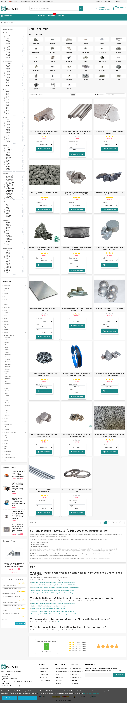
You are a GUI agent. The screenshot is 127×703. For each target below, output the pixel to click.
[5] (24, 583)
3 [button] (16, 572)
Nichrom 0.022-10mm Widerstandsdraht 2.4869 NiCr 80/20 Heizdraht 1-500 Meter (18, 528)
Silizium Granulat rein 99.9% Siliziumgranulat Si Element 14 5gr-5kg (109, 435)
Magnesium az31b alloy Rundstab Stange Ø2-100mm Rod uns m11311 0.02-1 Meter (54, 585)
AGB (57, 674)
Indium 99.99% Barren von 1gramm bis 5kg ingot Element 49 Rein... (77, 309)
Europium (69, 52)
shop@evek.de (20, 686)
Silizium (52, 70)
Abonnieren (119, 674)
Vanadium (102, 70)
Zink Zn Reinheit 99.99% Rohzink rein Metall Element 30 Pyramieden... (44, 193)
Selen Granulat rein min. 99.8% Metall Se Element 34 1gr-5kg (44, 374)
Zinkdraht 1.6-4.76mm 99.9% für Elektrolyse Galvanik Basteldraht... (77, 248)
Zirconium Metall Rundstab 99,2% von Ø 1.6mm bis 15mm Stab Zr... (44, 490)
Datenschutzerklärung (62, 671)
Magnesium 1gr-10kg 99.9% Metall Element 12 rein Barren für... (109, 132)
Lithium (52, 61)
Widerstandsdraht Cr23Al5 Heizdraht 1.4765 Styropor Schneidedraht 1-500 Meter (18, 501)
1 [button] (12, 572)
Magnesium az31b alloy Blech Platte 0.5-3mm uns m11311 (44, 309)
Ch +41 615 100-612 (46, 1)
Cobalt (118, 43)
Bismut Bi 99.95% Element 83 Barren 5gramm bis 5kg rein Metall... (44, 132)
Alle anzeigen (20, 623)
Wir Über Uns (108, 1)
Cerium (69, 89)
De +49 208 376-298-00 (29, 1)
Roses (118, 79)
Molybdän (69, 61)
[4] (23, 583)
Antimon (36, 43)
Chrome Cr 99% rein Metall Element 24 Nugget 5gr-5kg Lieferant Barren (109, 374)
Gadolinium (85, 52)
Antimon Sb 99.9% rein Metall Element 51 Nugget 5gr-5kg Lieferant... (44, 248)
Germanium (102, 52)
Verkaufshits (43, 677)
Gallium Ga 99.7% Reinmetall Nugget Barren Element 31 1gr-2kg (109, 248)
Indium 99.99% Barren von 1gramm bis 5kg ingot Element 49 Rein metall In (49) (53, 611)
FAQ (125, 1)
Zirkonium (69, 79)
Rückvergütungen (77, 677)
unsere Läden (44, 668)
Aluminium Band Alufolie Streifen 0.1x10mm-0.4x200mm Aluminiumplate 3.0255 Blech (14, 564)
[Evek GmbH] (9, 8)
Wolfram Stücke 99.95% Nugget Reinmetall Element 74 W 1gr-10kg (44, 435)
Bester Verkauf (111, 95)
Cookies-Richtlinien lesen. (91, 693)
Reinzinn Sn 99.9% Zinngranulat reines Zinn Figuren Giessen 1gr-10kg (77, 435)
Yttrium (36, 79)
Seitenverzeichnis (45, 680)
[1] (19, 583)
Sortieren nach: (100, 95)
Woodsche (102, 79)
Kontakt (118, 1)
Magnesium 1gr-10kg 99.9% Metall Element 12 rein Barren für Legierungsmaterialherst (55, 587)
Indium (36, 61)
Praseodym (102, 61)
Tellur (85, 70)
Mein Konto (99, 1)
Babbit (85, 43)
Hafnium (118, 52)
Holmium (52, 89)
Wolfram (118, 70)
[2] (21, 583)
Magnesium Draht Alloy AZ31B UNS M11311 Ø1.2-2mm (77, 490)
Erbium (52, 52)
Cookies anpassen (27, 698)
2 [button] (14, 572)
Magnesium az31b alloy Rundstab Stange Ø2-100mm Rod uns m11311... (77, 132)
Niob (85, 61)
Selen (102, 43)
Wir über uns (59, 677)
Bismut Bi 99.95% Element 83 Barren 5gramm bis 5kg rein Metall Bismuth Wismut (53, 582)
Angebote (43, 671)
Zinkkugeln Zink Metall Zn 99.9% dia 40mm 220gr (109, 309)
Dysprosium (36, 52)
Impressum (59, 680)
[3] (22, 583)
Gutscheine (75, 683)
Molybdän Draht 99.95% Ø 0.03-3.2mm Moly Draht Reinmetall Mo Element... (76, 374)
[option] (14, 557)
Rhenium (118, 61)
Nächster (123, 523)
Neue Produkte (44, 674)
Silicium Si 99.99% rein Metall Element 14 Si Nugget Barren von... (109, 193)
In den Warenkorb (44, 149)
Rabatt (78, 630)
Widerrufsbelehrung (61, 668)
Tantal (69, 70)
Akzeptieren (9, 698)
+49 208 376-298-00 (22, 682)
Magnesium (36, 89)
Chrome (85, 79)
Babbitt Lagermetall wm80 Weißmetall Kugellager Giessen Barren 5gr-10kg (77, 193)
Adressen (74, 680)
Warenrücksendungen (78, 671)
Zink (52, 79)
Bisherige (102, 523)
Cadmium (69, 43)
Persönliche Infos (76, 668)
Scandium (36, 70)
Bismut (52, 43)
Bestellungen (75, 674)
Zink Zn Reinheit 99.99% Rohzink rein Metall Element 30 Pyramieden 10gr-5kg (52, 590)
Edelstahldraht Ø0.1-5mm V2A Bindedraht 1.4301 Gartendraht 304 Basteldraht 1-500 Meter (18, 515)
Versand (60, 622)
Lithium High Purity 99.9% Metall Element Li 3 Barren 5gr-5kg (48, 608)
